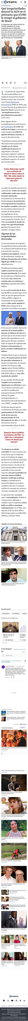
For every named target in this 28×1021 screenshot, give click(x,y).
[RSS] (20, 1001)
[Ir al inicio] (10, 2)
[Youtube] (12, 1001)
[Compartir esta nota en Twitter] (6, 82)
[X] (8, 1001)
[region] (14, 687)
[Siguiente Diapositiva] (25, 631)
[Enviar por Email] (14, 82)
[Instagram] (16, 1001)
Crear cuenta (23, 649)
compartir (17, 677)
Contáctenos (18, 1005)
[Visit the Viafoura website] (23, 724)
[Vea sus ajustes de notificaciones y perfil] (25, 2)
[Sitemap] (24, 1001)
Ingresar (21, 2)
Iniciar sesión (16, 649)
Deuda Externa (16, 613)
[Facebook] (4, 1001)
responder (7, 677)
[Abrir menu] (2, 2)
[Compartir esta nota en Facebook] (2, 82)
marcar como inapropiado (23, 678)
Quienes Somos (11, 1005)
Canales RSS (4, 1005)
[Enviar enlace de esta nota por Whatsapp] (10, 82)
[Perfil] (14, 997)
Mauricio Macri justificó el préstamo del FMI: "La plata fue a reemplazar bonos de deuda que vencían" (14, 437)
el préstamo (8, 127)
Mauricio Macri (6, 613)
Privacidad (24, 1005)
